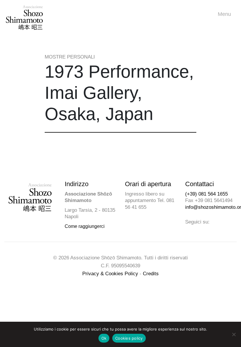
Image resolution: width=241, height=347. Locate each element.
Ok (104, 338)
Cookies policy (129, 338)
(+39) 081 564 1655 (206, 194)
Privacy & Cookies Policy (110, 273)
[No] (234, 334)
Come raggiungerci (85, 226)
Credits (151, 273)
